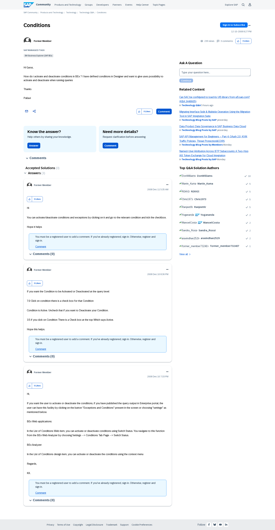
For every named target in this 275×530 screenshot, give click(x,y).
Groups (89, 4)
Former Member (43, 41)
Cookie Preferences (142, 524)
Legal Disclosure (94, 524)
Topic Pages (159, 4)
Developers (102, 4)
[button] (238, 41)
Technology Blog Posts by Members (202, 144)
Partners (117, 4)
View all (183, 254)
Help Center (142, 4)
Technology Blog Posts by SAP (199, 120)
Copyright (78, 524)
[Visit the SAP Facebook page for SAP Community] (209, 524)
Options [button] (249, 25)
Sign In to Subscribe (234, 25)
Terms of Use (63, 524)
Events (128, 4)
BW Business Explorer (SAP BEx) (38, 56)
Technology (71, 13)
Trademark (111, 524)
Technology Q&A (86, 13)
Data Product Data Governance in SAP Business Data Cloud (212, 126)
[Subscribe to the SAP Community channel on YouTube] (220, 524)
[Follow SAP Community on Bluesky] (214, 524)
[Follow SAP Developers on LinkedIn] (226, 524)
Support (124, 524)
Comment (164, 111)
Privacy (50, 524)
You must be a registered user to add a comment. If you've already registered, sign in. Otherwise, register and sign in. (95, 238)
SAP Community (31, 13)
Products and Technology (68, 4)
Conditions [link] (101, 13)
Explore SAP (231, 4)
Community (43, 4)
